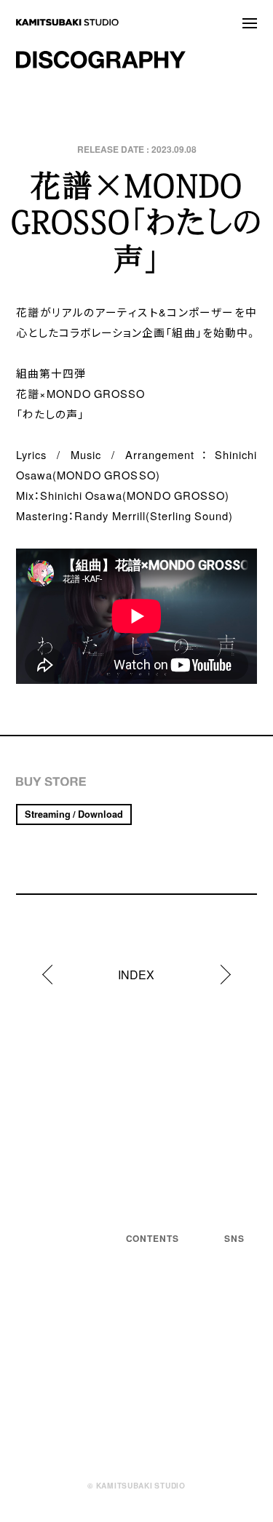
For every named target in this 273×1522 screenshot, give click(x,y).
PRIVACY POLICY (60, 1314)
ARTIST (147, 1332)
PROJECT (153, 1389)
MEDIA (145, 1313)
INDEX (136, 974)
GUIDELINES (52, 1327)
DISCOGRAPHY (169, 1351)
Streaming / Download (74, 814)
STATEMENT (161, 1275)
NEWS (143, 1256)
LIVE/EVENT (161, 1294)
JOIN (140, 1446)
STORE (146, 1370)
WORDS (148, 1408)
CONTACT (153, 1427)
